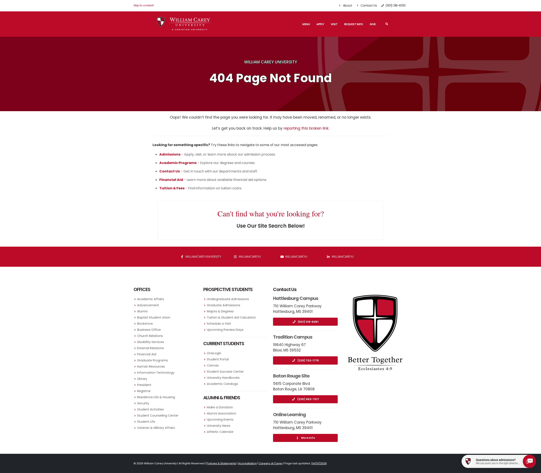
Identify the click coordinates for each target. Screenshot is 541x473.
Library (142, 379)
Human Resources (151, 366)
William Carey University (270, 62)
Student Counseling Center (157, 415)
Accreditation (247, 463)
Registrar (144, 391)
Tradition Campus (292, 337)
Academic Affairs (150, 299)
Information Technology (155, 372)
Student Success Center (225, 371)
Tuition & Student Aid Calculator (231, 317)
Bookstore (145, 323)
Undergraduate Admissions (228, 299)
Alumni (142, 311)
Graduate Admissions (223, 305)
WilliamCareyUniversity (202, 256)
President (144, 385)
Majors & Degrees (220, 311)
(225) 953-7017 (308, 399)
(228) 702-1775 (308, 360)
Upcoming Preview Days (225, 330)
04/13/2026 (319, 463)
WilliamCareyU (295, 256)
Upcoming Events (220, 419)
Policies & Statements (221, 463)
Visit (334, 24)
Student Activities (150, 409)
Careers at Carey (271, 463)
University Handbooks (223, 378)
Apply (320, 24)
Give (373, 24)
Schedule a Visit (219, 323)
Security (143, 403)
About (347, 5)
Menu (306, 24)
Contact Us (368, 5)
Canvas (213, 365)
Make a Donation (220, 407)
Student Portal (218, 359)
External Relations (150, 348)
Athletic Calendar (220, 432)
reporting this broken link (306, 128)
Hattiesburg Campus (295, 298)
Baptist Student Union (153, 317)
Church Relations (150, 336)
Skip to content (144, 5)
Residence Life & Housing (156, 397)
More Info (308, 438)
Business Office (149, 330)
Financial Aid (146, 354)
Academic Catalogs (222, 384)
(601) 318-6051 (308, 322)
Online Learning (289, 414)
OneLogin (214, 353)
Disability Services (150, 342)
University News (218, 426)
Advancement (148, 305)
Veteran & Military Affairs (156, 428)
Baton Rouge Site (291, 376)
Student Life (146, 422)
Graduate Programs (152, 360)
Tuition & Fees (171, 188)
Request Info (353, 24)
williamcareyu (249, 256)
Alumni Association (221, 413)
